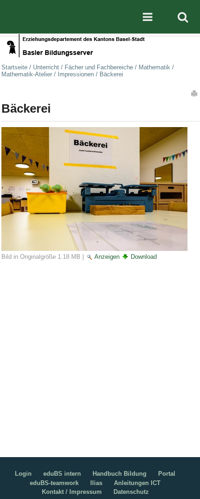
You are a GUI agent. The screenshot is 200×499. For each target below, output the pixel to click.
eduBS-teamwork (54, 482)
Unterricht (46, 67)
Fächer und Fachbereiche (99, 67)
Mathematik (154, 67)
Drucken (195, 93)
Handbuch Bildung (120, 473)
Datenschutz (131, 491)
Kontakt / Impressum (72, 491)
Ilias (96, 482)
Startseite (14, 67)
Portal (166, 473)
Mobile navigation (147, 17)
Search (183, 17)
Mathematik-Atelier (26, 74)
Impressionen (76, 74)
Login (23, 473)
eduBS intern (62, 473)
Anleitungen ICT (137, 482)
